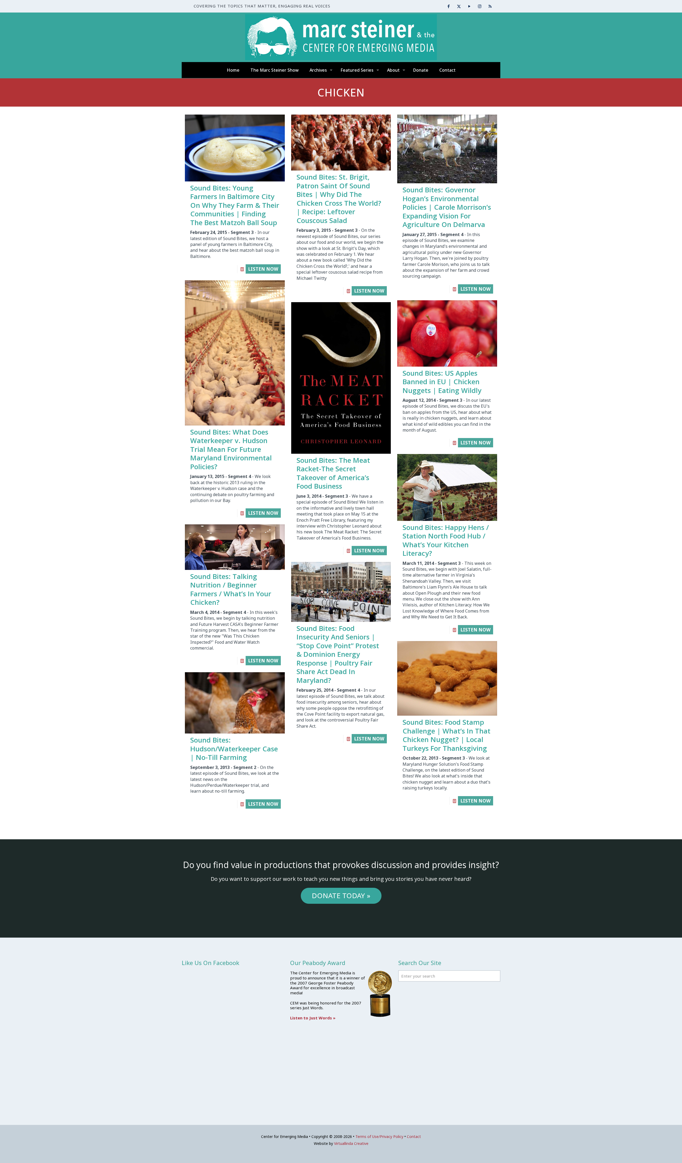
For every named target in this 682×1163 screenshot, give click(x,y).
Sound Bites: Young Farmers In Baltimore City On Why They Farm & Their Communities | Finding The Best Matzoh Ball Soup (234, 205)
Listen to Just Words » (312, 1017)
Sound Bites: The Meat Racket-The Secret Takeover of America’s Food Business (333, 473)
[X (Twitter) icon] (459, 6)
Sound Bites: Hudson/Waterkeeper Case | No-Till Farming (234, 748)
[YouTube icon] (469, 6)
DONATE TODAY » (341, 895)
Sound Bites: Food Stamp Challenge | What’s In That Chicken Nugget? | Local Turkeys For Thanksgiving (446, 735)
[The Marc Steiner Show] (341, 37)
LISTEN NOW (263, 269)
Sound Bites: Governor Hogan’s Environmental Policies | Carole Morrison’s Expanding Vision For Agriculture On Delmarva (447, 207)
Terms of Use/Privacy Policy (379, 1136)
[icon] (490, 6)
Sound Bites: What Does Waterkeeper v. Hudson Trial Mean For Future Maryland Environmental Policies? (231, 449)
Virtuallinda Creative (351, 1143)
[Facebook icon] (448, 6)
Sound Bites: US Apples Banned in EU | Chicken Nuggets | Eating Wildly (442, 381)
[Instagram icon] (480, 6)
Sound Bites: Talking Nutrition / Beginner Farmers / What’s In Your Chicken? (230, 589)
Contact (414, 1136)
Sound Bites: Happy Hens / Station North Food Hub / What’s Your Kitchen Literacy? (446, 540)
